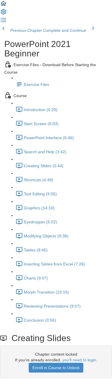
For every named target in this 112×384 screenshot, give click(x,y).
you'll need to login (79, 360)
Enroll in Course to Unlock (56, 367)
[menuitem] (3, 13)
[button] (3, 5)
